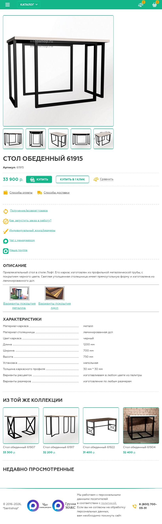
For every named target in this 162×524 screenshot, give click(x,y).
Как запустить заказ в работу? (30, 220)
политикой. (109, 503)
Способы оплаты (20, 192)
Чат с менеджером (22, 240)
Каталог (27, 4)
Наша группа (18, 250)
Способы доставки (57, 192)
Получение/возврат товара (29, 210)
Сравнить (106, 179)
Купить (42, 179)
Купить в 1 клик (72, 179)
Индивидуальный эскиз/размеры (32, 230)
